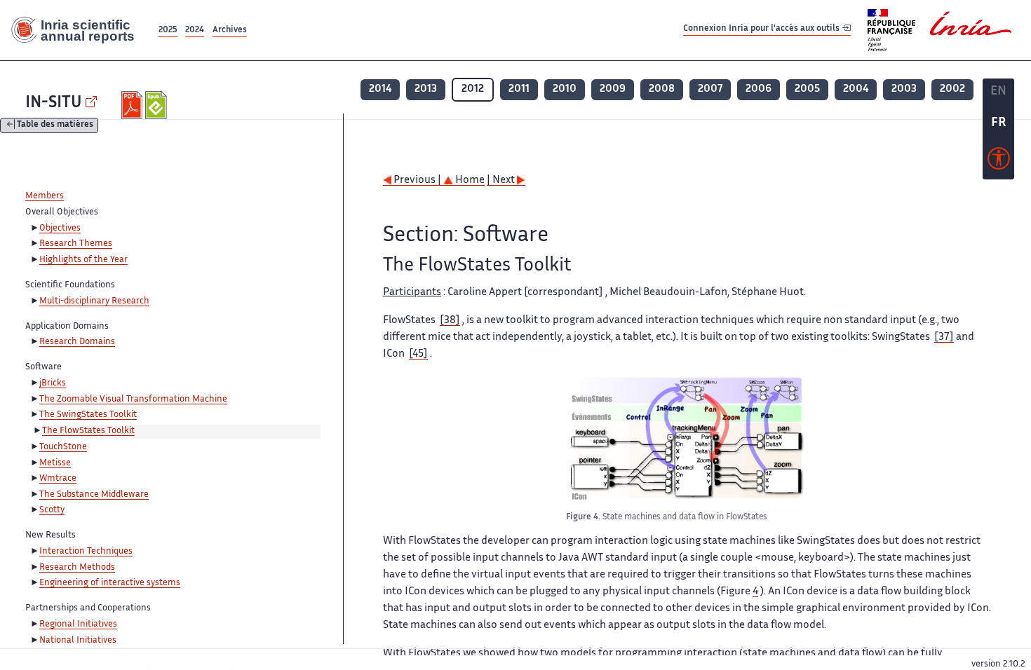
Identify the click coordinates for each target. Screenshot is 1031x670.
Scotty (52, 510)
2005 (807, 89)
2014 (380, 89)
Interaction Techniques (86, 551)
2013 (426, 89)
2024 (194, 30)
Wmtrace (57, 478)
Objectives (60, 228)
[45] (418, 354)
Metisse (55, 463)
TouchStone (63, 447)
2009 (613, 89)
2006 (758, 89)
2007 (710, 89)
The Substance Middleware (94, 495)
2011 (519, 89)
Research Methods (77, 567)
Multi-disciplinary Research (94, 301)
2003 (904, 89)
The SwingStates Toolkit (88, 415)
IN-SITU (53, 103)
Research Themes (75, 244)
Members (44, 196)
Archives (230, 30)
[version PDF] (133, 105)
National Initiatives (77, 640)
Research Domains (77, 342)
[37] (944, 337)
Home (469, 180)
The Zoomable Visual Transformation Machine (133, 399)
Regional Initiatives (78, 624)
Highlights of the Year (83, 260)
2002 (952, 89)
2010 (565, 89)
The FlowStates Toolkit (88, 431)
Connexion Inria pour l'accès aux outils (762, 30)
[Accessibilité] (998, 161)
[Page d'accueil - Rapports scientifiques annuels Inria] (77, 30)
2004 (855, 89)
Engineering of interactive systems (109, 583)
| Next (502, 180)
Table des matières (55, 126)
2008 (662, 89)
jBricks (52, 383)
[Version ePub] (157, 105)
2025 (168, 30)
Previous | (417, 180)
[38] (450, 320)
